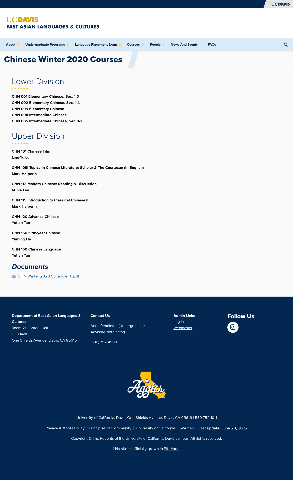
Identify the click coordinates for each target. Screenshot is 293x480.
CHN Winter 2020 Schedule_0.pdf (48, 276)
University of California (155, 428)
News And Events (184, 44)
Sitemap (187, 428)
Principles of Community (110, 428)
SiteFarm (172, 449)
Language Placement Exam (96, 44)
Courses (133, 44)
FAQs (212, 44)
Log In (179, 321)
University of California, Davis (100, 417)
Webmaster (183, 327)
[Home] (52, 23)
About (10, 44)
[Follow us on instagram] (232, 327)
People (155, 44)
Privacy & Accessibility (65, 428)
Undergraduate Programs (45, 44)
